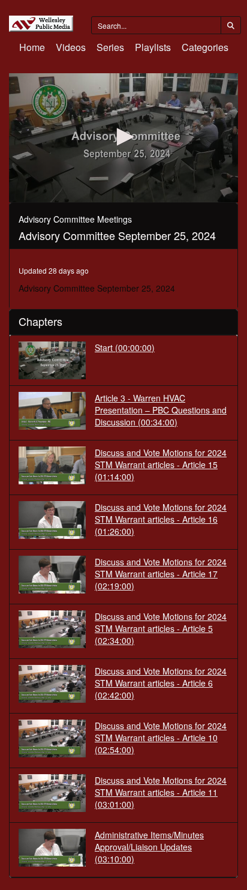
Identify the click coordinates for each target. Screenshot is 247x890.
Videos (71, 47)
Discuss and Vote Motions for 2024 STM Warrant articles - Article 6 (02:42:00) (161, 683)
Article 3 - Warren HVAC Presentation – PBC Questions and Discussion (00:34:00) (161, 410)
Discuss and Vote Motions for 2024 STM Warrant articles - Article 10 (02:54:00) (161, 738)
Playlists (153, 47)
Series (110, 47)
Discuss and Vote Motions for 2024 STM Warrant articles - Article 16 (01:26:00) (161, 519)
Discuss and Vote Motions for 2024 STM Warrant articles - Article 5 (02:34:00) (161, 628)
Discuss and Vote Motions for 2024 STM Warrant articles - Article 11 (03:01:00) (161, 792)
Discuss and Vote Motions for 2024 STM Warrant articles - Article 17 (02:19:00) (161, 574)
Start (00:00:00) (125, 347)
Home (32, 47)
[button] (123, 137)
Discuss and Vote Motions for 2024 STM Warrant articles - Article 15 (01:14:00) (161, 465)
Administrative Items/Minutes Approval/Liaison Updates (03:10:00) (149, 847)
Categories (205, 47)
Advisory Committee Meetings (75, 219)
